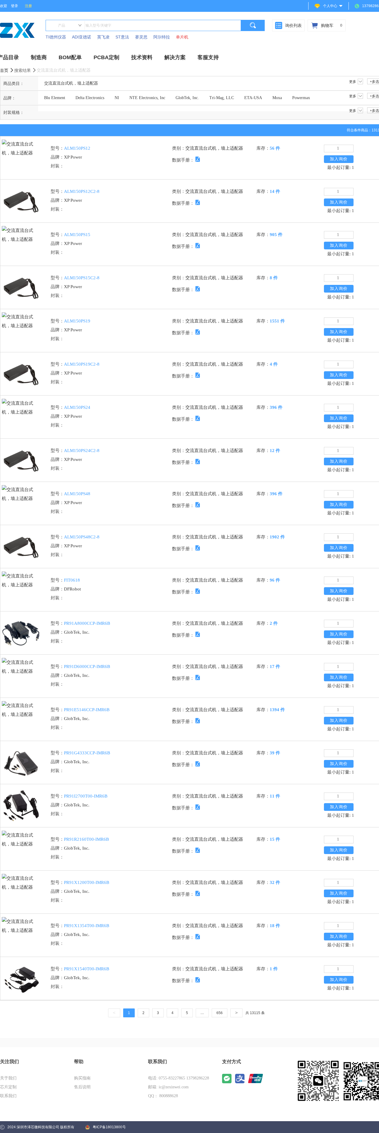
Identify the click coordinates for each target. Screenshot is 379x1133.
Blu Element (54, 98)
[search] (253, 25)
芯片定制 (8, 1087)
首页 (4, 70)
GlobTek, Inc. (187, 98)
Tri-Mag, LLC (221, 98)
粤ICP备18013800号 (109, 1127)
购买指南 (82, 1078)
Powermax (301, 98)
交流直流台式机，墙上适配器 (71, 83)
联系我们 (8, 1096)
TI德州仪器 (56, 37)
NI (117, 98)
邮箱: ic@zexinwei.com (168, 1087)
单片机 (182, 37)
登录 (14, 6)
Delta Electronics (90, 98)
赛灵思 (141, 37)
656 (219, 1013)
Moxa (277, 98)
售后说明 (82, 1087)
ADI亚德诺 (81, 37)
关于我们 (8, 1078)
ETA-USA (253, 98)
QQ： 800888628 (163, 1096)
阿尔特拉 (161, 37)
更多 (352, 82)
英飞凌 (103, 37)
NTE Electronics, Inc (147, 98)
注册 (28, 6)
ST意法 (122, 37)
